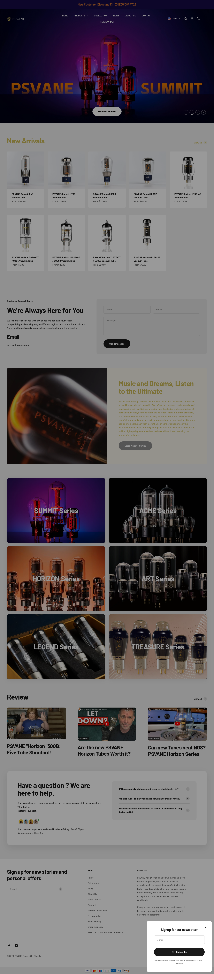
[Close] (205, 927)
